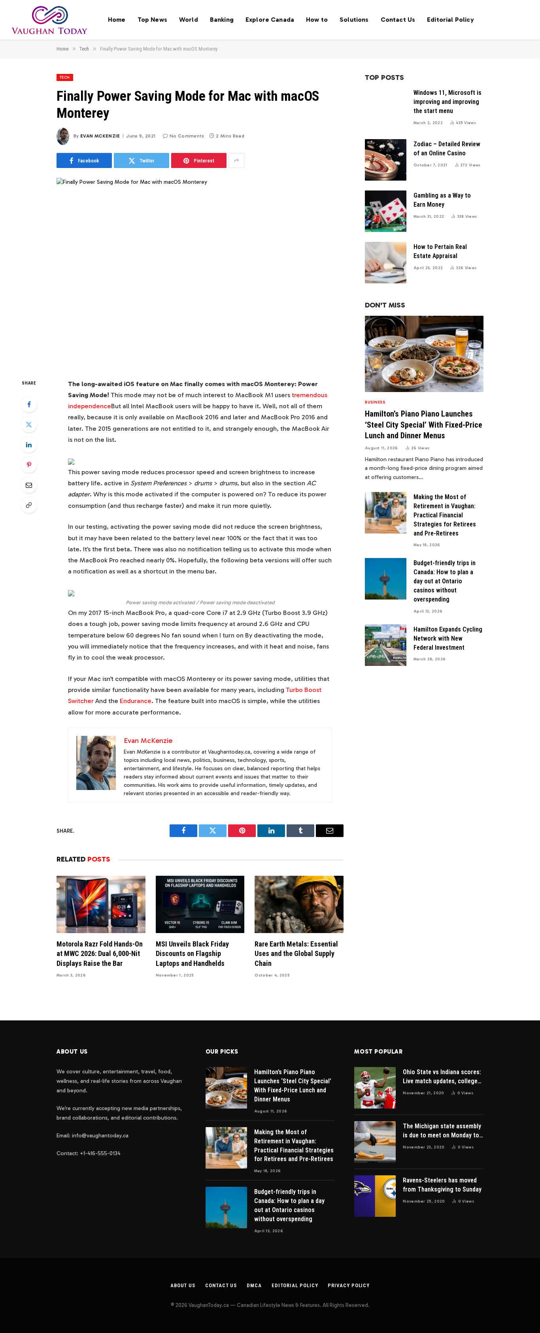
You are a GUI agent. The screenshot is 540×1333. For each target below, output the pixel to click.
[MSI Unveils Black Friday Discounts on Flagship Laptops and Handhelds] (200, 904)
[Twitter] (29, 424)
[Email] (29, 485)
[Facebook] (29, 404)
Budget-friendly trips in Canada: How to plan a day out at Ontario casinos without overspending (444, 581)
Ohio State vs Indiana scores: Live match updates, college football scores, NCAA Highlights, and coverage (442, 1077)
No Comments (187, 136)
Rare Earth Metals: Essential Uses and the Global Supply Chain (296, 953)
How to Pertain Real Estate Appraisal (440, 251)
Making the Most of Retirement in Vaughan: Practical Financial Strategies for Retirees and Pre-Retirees (444, 515)
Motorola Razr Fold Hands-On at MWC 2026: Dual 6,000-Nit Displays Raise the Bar (100, 953)
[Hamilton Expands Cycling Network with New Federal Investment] (385, 645)
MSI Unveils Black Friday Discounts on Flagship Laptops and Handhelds (192, 953)
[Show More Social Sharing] (236, 160)
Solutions (354, 19)
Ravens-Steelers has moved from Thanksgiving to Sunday (442, 1185)
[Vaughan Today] (50, 20)
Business (375, 402)
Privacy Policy (349, 1285)
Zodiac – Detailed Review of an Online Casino (446, 148)
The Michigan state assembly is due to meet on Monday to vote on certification (442, 1131)
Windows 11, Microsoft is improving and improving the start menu (447, 102)
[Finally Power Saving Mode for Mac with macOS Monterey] (200, 271)
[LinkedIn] (29, 445)
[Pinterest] (29, 465)
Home (117, 19)
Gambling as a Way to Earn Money (442, 200)
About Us (182, 1285)
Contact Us (398, 19)
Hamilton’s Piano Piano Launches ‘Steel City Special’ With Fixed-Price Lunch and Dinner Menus (423, 424)
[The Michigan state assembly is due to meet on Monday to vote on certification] (375, 1142)
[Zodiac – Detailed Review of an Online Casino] (385, 160)
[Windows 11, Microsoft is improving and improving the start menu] (385, 108)
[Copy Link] (29, 505)
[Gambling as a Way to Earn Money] (385, 211)
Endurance (135, 701)
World (188, 19)
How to (317, 19)
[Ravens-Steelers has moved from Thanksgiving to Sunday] (375, 1196)
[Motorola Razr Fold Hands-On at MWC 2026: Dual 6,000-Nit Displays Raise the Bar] (101, 904)
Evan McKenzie (100, 136)
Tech (65, 77)
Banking (222, 19)
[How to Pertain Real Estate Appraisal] (385, 262)
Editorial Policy (450, 19)
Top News (152, 19)
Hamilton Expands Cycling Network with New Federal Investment (447, 638)
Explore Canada (269, 19)
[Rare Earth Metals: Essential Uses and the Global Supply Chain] (299, 904)
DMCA (254, 1285)
